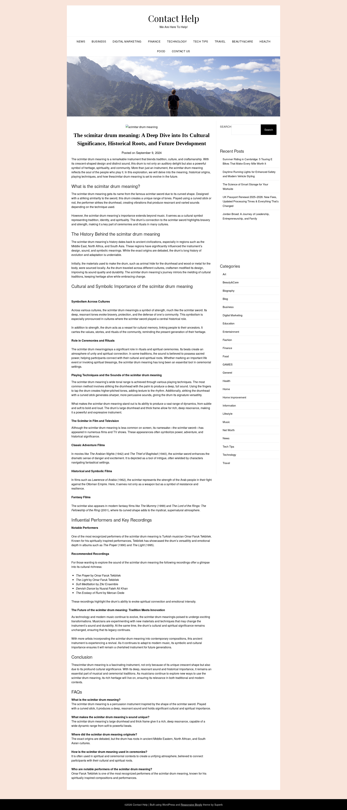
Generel (227, 372)
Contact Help (173, 18)
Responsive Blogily (191, 804)
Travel (220, 41)
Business (99, 41)
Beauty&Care (242, 41)
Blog (225, 299)
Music (226, 422)
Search (225, 126)
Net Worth (229, 430)
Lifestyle (227, 413)
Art (224, 274)
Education (228, 323)
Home (226, 389)
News (81, 41)
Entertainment (231, 331)
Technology (177, 41)
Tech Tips (200, 41)
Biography (229, 290)
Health (265, 41)
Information (229, 405)
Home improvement (234, 397)
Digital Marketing (127, 41)
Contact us (181, 51)
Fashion (227, 340)
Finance (154, 41)
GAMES (228, 364)
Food (161, 51)
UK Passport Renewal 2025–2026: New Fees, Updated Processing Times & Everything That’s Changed (251, 201)
